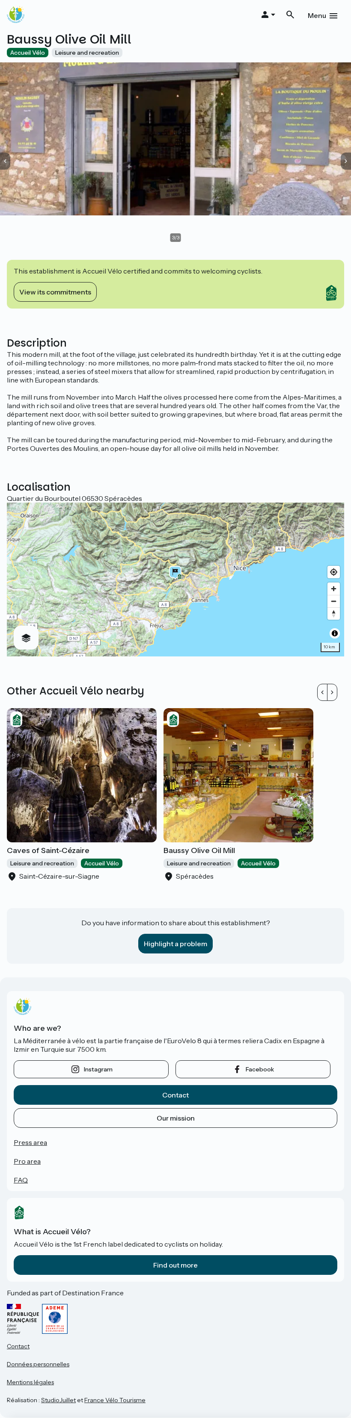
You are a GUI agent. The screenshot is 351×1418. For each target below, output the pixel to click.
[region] (175, 579)
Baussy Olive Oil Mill (199, 850)
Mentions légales (30, 1382)
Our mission (176, 1118)
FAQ (21, 1180)
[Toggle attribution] (335, 633)
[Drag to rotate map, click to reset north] (333, 613)
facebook (260, 1069)
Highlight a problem (175, 943)
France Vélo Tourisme (115, 1400)
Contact (175, 1095)
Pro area (27, 1161)
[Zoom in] (333, 588)
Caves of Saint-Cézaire (48, 850)
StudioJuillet (58, 1400)
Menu (317, 15)
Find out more (175, 1265)
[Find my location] (333, 572)
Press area (30, 1142)
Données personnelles (38, 1364)
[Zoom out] (333, 601)
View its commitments (55, 292)
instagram (98, 1069)
